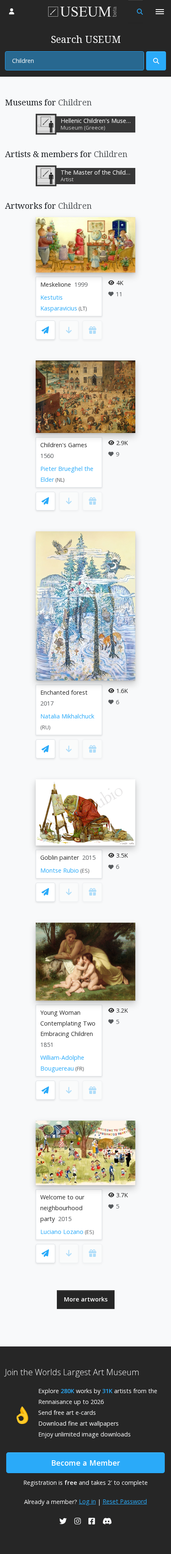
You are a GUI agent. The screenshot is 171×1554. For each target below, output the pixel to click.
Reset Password (125, 1501)
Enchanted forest (64, 692)
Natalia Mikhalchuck (67, 716)
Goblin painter (59, 857)
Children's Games (63, 445)
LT (83, 308)
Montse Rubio (59, 870)
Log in (87, 1501)
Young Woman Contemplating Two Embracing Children (67, 1023)
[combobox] (74, 60)
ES (85, 870)
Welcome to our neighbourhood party (62, 1208)
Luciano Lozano (61, 1232)
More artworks (85, 1299)
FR (80, 1068)
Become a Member (85, 1463)
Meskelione (55, 284)
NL (60, 479)
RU (45, 727)
